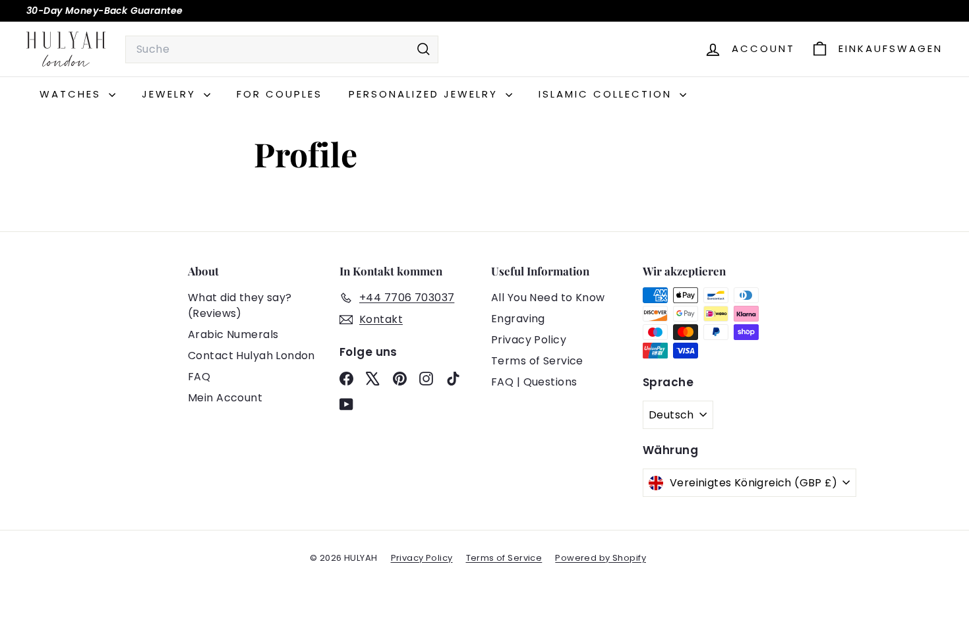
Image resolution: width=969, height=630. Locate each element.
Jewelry (171, 94)
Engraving (518, 318)
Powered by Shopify (600, 558)
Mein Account (225, 397)
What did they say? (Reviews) (240, 305)
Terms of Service (537, 360)
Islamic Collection (607, 94)
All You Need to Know (548, 297)
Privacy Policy (528, 339)
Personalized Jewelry (425, 94)
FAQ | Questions (534, 381)
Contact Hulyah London (251, 355)
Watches (72, 94)
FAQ (199, 376)
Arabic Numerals (233, 334)
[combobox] (281, 49)
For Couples (279, 94)
